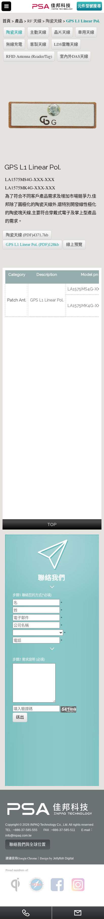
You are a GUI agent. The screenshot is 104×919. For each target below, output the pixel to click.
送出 (20, 717)
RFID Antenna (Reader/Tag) (29, 56)
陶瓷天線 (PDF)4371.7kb (27, 235)
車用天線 (86, 32)
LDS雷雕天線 (66, 44)
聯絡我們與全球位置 (27, 844)
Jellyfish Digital (63, 858)
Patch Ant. (16, 300)
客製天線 (38, 44)
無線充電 (14, 44)
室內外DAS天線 (74, 56)
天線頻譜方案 (12, 261)
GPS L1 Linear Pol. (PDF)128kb (32, 244)
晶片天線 (62, 32)
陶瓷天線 (14, 32)
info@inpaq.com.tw (18, 835)
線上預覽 (74, 244)
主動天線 (38, 32)
